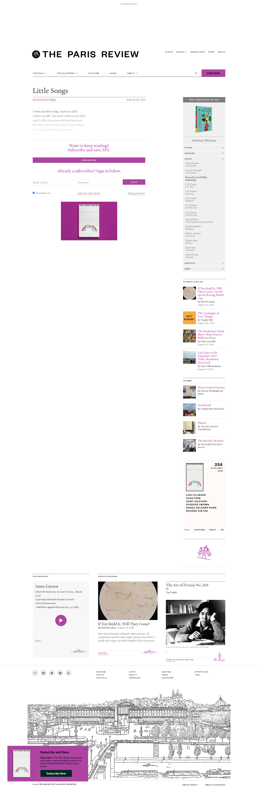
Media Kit (133, 674)
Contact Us (101, 677)
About (131, 73)
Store (211, 51)
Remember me (43, 193)
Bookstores (167, 677)
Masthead (167, 671)
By (167, 588)
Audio (113, 73)
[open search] (196, 73)
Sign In (221, 51)
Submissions (135, 677)
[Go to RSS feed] (68, 673)
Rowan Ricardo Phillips (44, 99)
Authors (93, 73)
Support (100, 674)
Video (197, 674)
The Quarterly (66, 73)
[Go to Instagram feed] (35, 673)
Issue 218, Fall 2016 (136, 99)
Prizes (165, 674)
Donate (180, 51)
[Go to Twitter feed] (51, 673)
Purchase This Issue (204, 140)
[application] (61, 635)
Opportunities (201, 671)
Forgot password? (136, 193)
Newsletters (197, 51)
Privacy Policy (189, 785)
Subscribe (213, 73)
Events (169, 51)
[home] (85, 55)
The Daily (39, 73)
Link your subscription (89, 193)
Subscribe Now (56, 773)
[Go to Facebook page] (43, 673)
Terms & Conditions (215, 785)
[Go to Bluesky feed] (60, 673)
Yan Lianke (171, 592)
